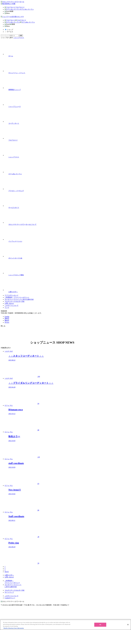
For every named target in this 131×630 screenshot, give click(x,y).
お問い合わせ (9, 303)
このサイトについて (11, 305)
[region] (65, 625)
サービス (10, 32)
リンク (7, 307)
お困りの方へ (9, 575)
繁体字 (7, 320)
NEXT (7, 572)
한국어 (7, 322)
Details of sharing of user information (14, 628)
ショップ (10, 29)
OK (100, 624)
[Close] (128, 624)
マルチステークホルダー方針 (15, 301)
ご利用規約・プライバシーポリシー (17, 297)
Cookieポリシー (10, 598)
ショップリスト (18, 37)
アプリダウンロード (11, 295)
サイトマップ (9, 592)
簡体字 (7, 318)
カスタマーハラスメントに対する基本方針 (19, 299)
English (7, 316)
